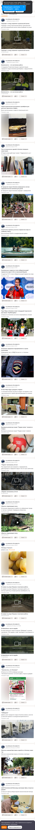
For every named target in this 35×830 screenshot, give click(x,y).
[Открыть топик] (17, 25)
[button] (7, 55)
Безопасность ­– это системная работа (12, 92)
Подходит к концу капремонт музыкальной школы (15, 50)
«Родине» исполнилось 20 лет (9, 491)
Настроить (19, 11)
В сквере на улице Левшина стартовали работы (14, 614)
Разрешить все (9, 11)
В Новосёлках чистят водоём (9, 655)
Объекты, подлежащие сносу (9, 533)
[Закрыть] (23, 7)
